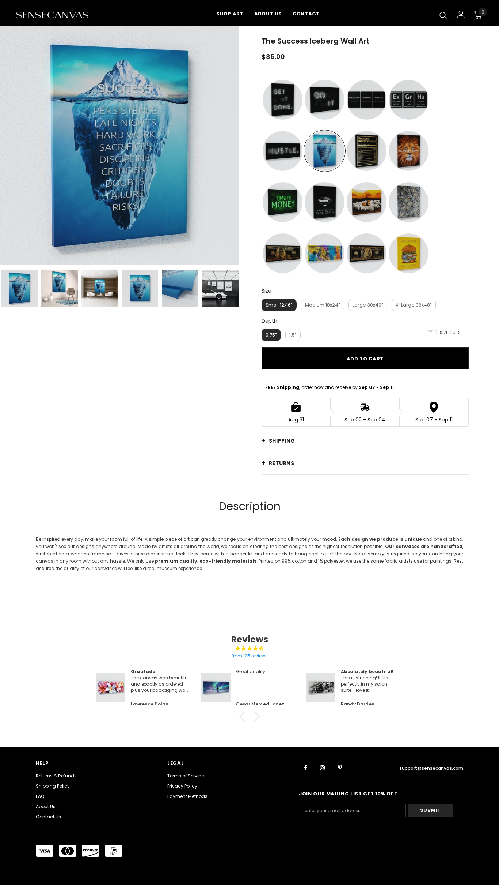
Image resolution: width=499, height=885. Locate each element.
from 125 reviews (250, 656)
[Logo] (61, 15)
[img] (249, 648)
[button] (244, 716)
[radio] (283, 100)
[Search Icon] (443, 15)
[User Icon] (461, 14)
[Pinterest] (339, 767)
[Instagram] (322, 767)
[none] (19, 288)
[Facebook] (305, 767)
